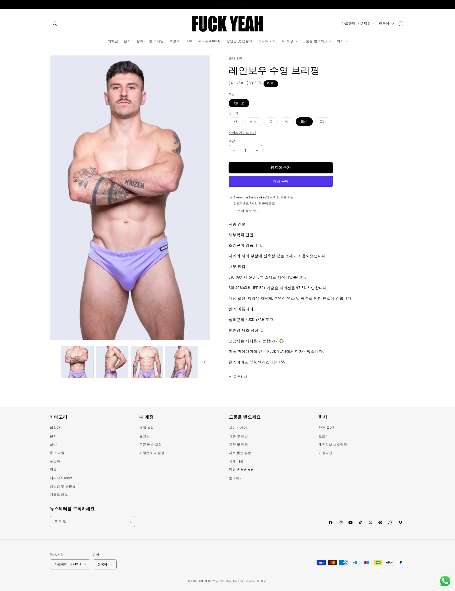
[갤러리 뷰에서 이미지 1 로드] (77, 362)
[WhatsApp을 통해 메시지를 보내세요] (445, 581)
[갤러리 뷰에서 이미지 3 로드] (147, 362)
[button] (55, 23)
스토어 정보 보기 (247, 211)
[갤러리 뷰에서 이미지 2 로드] (112, 362)
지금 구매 (281, 181)
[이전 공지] (51, 4)
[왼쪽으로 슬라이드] (55, 362)
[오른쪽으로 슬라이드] (204, 362)
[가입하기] (129, 521)
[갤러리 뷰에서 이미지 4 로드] (181, 362)
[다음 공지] (403, 4)
